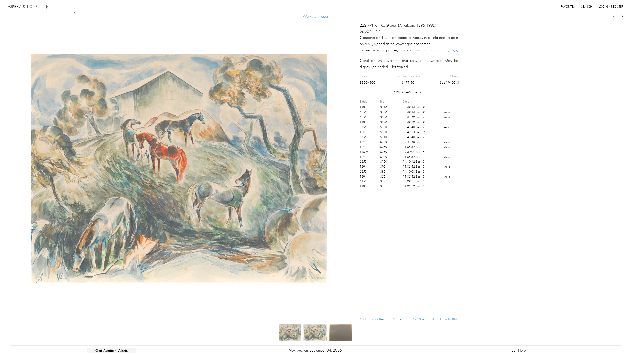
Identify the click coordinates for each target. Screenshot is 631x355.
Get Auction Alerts (111, 350)
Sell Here (519, 350)
